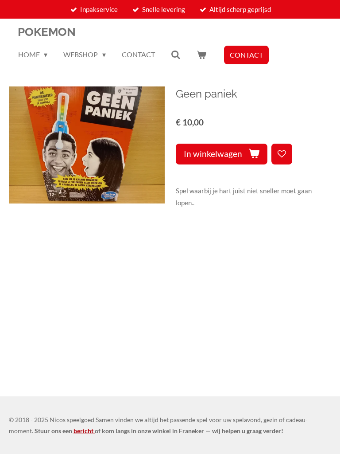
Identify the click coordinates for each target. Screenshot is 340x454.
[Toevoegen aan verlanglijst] (281, 154)
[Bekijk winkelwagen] (201, 54)
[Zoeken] (175, 54)
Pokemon (47, 32)
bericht (84, 430)
